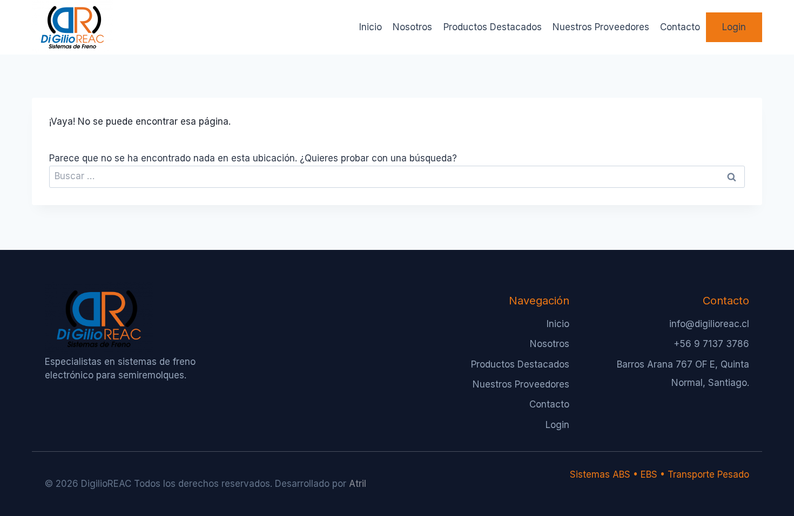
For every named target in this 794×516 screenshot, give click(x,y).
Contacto (680, 27)
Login (734, 27)
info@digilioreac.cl (709, 323)
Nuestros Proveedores (601, 27)
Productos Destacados (492, 27)
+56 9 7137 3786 (711, 343)
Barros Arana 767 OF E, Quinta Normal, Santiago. (683, 373)
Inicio (370, 27)
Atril (357, 483)
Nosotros (412, 27)
